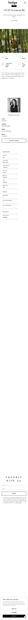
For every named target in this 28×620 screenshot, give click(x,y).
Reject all (14, 608)
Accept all (14, 616)
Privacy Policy (18, 502)
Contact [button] (14, 88)
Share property (14, 83)
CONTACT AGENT (14, 140)
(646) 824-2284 (6, 126)
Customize (14, 612)
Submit (14, 493)
